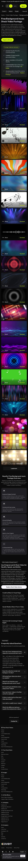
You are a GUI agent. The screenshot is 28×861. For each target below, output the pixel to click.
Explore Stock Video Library (14, 587)
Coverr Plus (3, 829)
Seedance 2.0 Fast (5, 812)
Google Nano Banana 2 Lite (7, 810)
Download (22, 92)
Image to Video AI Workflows (7, 799)
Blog (2, 833)
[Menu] (2, 6)
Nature (2, 730)
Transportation (4, 743)
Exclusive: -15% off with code (12, 464)
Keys (2, 756)
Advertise (3, 836)
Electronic (3, 763)
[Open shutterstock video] (14, 457)
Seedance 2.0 (4, 808)
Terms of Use (16, 847)
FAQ (2, 834)
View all (24, 11)
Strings (2, 767)
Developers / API (4, 831)
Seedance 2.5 (4, 805)
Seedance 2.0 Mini (5, 814)
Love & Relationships (5, 733)
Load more (14, 468)
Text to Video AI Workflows (6, 797)
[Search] (10, 6)
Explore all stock (7, 40)
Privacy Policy (9, 847)
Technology (3, 744)
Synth (2, 752)
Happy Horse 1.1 (4, 821)
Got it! (22, 856)
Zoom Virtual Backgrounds (6, 746)
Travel (2, 741)
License (2, 847)
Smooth (3, 761)
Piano (2, 758)
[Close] (26, 1)
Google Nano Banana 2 (6, 806)
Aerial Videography (5, 737)
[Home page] (6, 844)
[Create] (7, 6)
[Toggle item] (24, 652)
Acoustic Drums (4, 769)
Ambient (3, 765)
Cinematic (3, 759)
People (2, 731)
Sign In (23, 6)
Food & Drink (4, 739)
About (2, 827)
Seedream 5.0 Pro (5, 818)
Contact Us (14, 721)
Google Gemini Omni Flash (7, 816)
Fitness (2, 735)
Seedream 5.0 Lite (5, 819)
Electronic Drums (4, 754)
